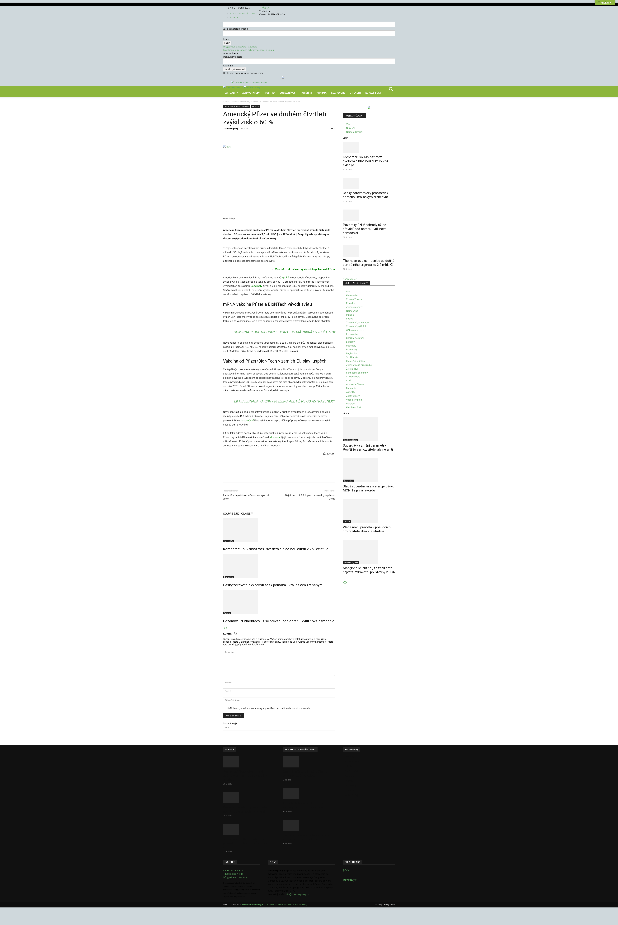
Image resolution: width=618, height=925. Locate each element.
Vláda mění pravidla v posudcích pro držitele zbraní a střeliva (367, 529)
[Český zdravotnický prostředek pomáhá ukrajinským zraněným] (279, 566)
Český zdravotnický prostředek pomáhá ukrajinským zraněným (273, 585)
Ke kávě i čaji (373, 92)
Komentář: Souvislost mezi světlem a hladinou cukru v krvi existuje (275, 549)
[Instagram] (265, 7)
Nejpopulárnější (354, 132)
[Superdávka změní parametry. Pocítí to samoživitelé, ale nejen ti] (369, 429)
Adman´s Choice (355, 384)
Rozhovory (338, 92)
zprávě (286, 277)
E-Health (355, 92)
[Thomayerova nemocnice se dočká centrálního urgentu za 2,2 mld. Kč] (369, 251)
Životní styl (352, 368)
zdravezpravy (232, 128)
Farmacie (245, 106)
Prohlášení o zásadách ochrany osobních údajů (248, 49)
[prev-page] (224, 628)
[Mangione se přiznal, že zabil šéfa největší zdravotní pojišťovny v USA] (369, 552)
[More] (282, 136)
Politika (270, 92)
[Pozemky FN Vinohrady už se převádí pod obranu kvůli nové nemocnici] (279, 602)
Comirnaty (256, 285)
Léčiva (349, 318)
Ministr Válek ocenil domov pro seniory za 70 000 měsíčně (306, 805)
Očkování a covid (355, 330)
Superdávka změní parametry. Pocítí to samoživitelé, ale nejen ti (368, 447)
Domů (226, 101)
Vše (348, 124)
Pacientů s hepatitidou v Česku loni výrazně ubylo (246, 497)
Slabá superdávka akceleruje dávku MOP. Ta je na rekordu (368, 488)
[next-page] (226, 628)
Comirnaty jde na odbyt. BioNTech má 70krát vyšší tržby (285, 332)
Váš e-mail (228, 65)
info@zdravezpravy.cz (235, 877)
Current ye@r (231, 723)
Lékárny (350, 341)
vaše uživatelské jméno (235, 28)
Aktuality (231, 92)
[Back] (274, 7)
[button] (391, 90)
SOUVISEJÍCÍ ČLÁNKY (238, 513)
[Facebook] (263, 7)
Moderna (275, 437)
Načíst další (349, 279)
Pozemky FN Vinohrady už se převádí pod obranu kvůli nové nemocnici (279, 621)
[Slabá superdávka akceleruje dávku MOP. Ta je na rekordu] (369, 470)
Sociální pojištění (355, 337)
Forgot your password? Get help (240, 46)
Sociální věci (288, 92)
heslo (226, 39)
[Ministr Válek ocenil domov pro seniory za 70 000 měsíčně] (309, 793)
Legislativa (351, 353)
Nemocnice (352, 310)
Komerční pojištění (355, 361)
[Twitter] (268, 7)
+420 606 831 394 (233, 874)
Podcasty (351, 345)
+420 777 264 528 (233, 870)
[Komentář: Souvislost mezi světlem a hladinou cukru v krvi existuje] (279, 530)
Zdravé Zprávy (354, 299)
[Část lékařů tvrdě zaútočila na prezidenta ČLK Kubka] (309, 761)
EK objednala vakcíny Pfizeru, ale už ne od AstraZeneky (284, 401)
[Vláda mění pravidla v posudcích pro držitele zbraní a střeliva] (369, 511)
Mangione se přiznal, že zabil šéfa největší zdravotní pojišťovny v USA (369, 570)
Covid (349, 380)
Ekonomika (228, 577)
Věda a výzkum (354, 399)
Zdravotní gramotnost (357, 322)
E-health (350, 303)
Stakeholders (353, 376)
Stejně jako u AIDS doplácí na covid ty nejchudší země (310, 497)
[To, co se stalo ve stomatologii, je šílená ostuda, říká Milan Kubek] (309, 825)
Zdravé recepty (354, 307)
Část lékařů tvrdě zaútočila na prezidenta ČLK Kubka (305, 773)
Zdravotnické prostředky (359, 365)
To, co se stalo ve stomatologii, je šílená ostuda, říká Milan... (308, 837)
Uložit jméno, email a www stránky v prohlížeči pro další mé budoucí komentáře (268, 708)
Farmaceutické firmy (241, 101)
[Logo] (233, 87)
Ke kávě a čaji (353, 407)
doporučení (247, 420)
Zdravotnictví (251, 92)
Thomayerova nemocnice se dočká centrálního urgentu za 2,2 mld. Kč (368, 263)
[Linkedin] (275, 136)
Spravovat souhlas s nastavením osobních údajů (286, 904)
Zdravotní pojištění (356, 326)
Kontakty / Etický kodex (242, 13)
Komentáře (228, 541)
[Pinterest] (260, 136)
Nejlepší (350, 128)
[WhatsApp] (268, 136)
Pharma (322, 92)
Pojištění (306, 92)
